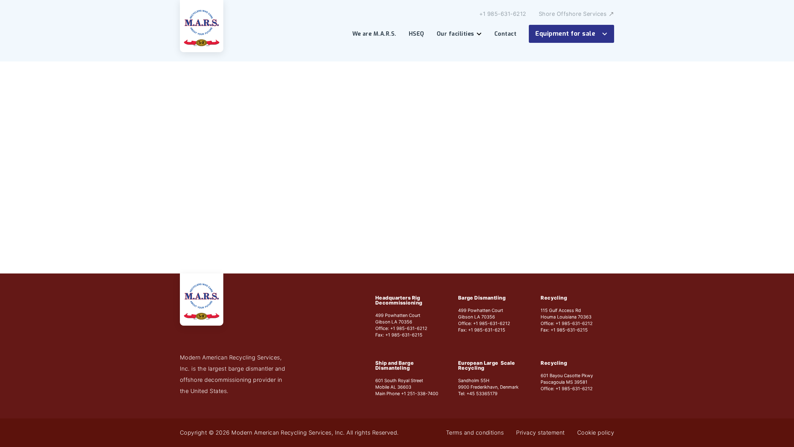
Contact (505, 34)
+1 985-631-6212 (502, 14)
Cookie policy (595, 433)
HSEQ (416, 34)
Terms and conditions (475, 433)
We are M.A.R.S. (374, 34)
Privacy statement (540, 433)
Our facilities (455, 34)
